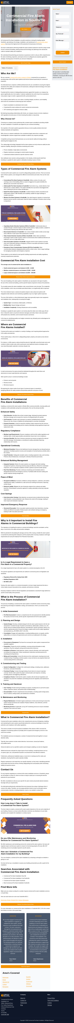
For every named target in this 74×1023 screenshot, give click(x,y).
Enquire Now (25, 712)
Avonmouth (29, 986)
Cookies (49, 1002)
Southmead (29, 981)
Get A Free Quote (25, 966)
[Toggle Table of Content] (15, 68)
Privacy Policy (51, 998)
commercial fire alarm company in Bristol (20, 77)
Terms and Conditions (53, 1000)
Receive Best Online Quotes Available (25, 276)
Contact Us (23, 1000)
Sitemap (49, 1005)
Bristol (8, 900)
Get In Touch (25, 794)
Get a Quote (25, 29)
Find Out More (25, 515)
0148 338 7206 (5, 1014)
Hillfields (28, 984)
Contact (70, 2)
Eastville (28, 977)
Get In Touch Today (25, 63)
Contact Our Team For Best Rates (25, 164)
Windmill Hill (14, 900)
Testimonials (23, 1002)
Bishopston (26, 900)
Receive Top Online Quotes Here (26, 394)
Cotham (20, 900)
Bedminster (4, 900)
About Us (22, 998)
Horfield (28, 979)
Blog (21, 1005)
